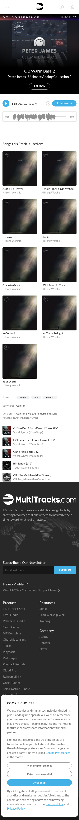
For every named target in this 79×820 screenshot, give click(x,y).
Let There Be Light (52, 333)
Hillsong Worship (11, 192)
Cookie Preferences (58, 752)
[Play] (5, 103)
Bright (50, 397)
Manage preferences (39, 765)
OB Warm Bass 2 (24, 104)
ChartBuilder (11, 682)
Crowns (7, 237)
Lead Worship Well (52, 614)
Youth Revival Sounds (26, 467)
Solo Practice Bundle (16, 689)
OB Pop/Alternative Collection (31, 479)
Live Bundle (10, 614)
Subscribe (65, 569)
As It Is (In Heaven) (13, 188)
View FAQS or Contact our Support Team (30, 590)
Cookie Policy (54, 804)
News (43, 649)
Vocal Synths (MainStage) (28, 432)
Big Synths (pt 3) (22, 463)
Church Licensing (14, 639)
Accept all (39, 782)
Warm (23, 397)
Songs (43, 608)
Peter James (17, 76)
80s (36, 397)
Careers (45, 642)
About (44, 636)
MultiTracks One (14, 608)
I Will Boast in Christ (54, 285)
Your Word (9, 381)
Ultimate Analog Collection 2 (49, 76)
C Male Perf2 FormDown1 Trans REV (35, 428)
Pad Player (10, 658)
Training (45, 621)
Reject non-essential (39, 774)
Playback (9, 652)
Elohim (46, 237)
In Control (8, 333)
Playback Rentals (14, 664)
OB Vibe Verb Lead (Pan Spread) (32, 475)
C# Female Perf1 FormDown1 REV (34, 440)
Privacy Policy (16, 808)
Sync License (11, 627)
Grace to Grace (11, 285)
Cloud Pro (9, 670)
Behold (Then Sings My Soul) (58, 188)
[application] (39, 118)
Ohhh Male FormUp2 (26, 451)
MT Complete (12, 633)
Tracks (7, 645)
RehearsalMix (12, 676)
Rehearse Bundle (14, 621)
